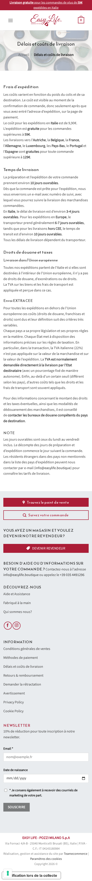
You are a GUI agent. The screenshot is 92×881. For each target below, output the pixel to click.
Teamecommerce (75, 853)
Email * (8, 748)
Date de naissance (15, 770)
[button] (10, 20)
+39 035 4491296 (72, 574)
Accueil (23, 54)
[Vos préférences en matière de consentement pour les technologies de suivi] (8, 873)
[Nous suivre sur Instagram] (17, 626)
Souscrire (16, 807)
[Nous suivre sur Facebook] (8, 626)
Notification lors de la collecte (31, 875)
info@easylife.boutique (53, 468)
